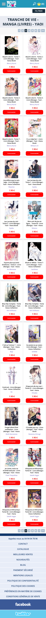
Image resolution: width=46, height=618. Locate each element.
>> (43, 30)
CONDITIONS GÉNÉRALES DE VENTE (23, 596)
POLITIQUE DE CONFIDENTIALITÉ (23, 580)
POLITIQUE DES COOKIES (23, 586)
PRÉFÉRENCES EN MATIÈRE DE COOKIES (23, 591)
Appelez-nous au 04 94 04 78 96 (23, 538)
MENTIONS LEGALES (23, 575)
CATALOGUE (23, 549)
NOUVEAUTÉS (23, 559)
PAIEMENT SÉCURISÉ (23, 570)
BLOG (23, 565)
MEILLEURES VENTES (23, 554)
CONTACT (23, 543)
